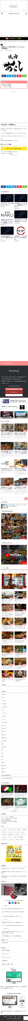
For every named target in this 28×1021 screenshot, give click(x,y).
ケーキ (24, 834)
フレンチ (3, 719)
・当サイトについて (5, 953)
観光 (18, 839)
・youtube (10, 1016)
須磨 (19, 829)
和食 (2, 743)
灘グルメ (3, 762)
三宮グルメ (3, 725)
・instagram (5, 1016)
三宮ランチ (3, 728)
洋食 (2, 759)
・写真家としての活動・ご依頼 (7, 964)
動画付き (11, 834)
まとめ (2, 697)
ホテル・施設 (4, 722)
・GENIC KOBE (4, 942)
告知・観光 (3, 740)
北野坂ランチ (4, 737)
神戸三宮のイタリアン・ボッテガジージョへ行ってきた (12, 868)
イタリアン (3, 700)
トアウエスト (18, 834)
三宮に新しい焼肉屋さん (7, 84)
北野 (9, 829)
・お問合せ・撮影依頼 (5, 950)
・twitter (14, 1016)
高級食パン (3, 771)
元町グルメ (3, 731)
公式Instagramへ (14, 389)
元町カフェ (5, 834)
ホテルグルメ (5, 839)
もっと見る (13, 811)
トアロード (12, 839)
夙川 (2, 750)
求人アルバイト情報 (7, 86)
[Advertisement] (14, 25)
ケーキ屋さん (4, 706)
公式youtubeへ (15, 392)
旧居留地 (24, 829)
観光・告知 (3, 765)
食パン (14, 829)
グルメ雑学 (3, 703)
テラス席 (4, 832)
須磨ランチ (3, 768)
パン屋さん (3, 716)
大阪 (2, 753)
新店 (1, 44)
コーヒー (3, 709)
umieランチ (3, 694)
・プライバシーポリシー (5, 957)
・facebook (19, 1016)
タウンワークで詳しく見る (15, 148)
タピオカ (4, 829)
